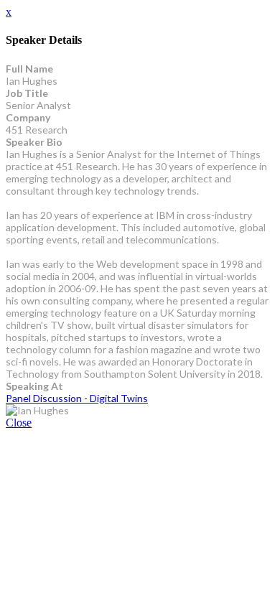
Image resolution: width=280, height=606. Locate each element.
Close (19, 422)
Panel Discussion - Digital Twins (77, 398)
